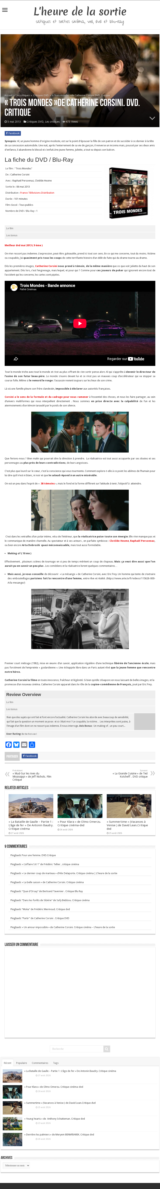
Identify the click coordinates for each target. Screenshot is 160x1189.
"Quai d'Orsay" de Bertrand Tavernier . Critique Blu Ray (52, 891)
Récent (7, 1062)
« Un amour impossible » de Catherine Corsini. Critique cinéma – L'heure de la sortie (68, 927)
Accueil (8, 95)
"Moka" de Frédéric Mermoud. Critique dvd (46, 909)
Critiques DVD (41, 95)
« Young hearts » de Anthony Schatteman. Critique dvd (54, 1118)
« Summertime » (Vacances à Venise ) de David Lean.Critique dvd (127, 825)
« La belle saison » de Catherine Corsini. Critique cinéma (53, 882)
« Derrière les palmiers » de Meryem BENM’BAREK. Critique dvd (59, 1134)
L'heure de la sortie (80, 11)
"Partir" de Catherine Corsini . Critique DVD (45, 918)
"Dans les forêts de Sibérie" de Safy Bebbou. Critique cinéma (56, 900)
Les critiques (23, 95)
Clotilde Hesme (119, 540)
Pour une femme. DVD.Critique (39, 855)
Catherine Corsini (46, 266)
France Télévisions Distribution (37, 192)
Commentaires (40, 1062)
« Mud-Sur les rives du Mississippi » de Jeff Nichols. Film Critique (31, 775)
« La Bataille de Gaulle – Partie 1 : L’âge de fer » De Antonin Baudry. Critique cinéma (31, 825)
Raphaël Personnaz (142, 540)
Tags (56, 1062)
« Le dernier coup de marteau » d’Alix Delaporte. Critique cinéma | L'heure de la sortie (69, 873)
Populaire (21, 1062)
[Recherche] (106, 1049)
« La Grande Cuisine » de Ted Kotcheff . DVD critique (130, 773)
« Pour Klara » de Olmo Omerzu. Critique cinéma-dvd (79, 823)
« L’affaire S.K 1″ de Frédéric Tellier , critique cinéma (50, 864)
